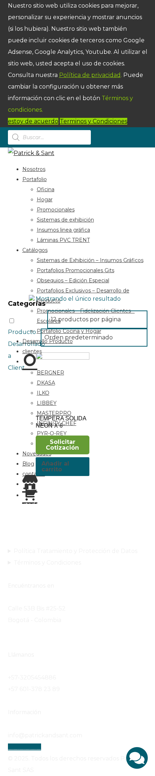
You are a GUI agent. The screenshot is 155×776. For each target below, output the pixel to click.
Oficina (45, 189)
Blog (28, 463)
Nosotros (33, 169)
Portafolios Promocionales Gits (75, 270)
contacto (33, 474)
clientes (32, 351)
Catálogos (35, 250)
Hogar (45, 199)
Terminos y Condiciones (93, 121)
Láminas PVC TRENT (63, 240)
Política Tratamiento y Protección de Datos (75, 551)
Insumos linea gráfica (63, 230)
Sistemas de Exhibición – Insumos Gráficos (90, 260)
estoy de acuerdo (33, 121)
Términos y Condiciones (47, 562)
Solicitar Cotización (62, 444)
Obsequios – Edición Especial (73, 280)
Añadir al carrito (55, 466)
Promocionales (56, 209)
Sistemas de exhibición (65, 219)
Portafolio (34, 179)
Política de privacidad (90, 75)
